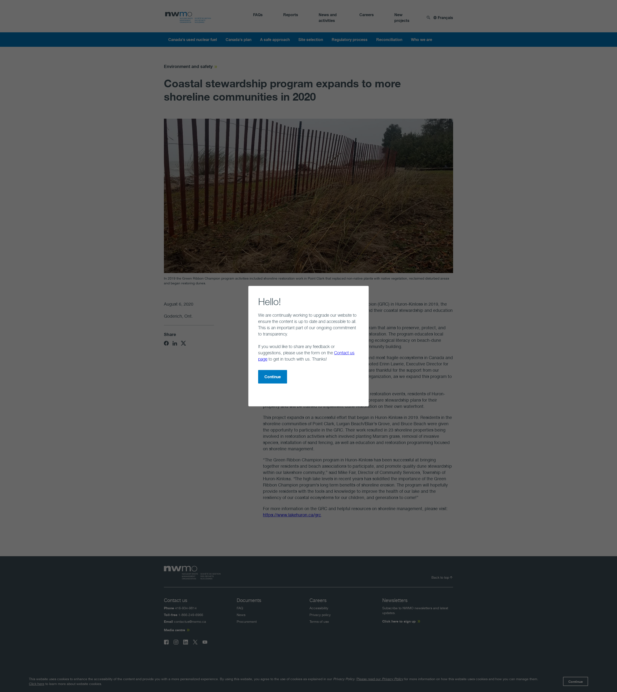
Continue (272, 376)
